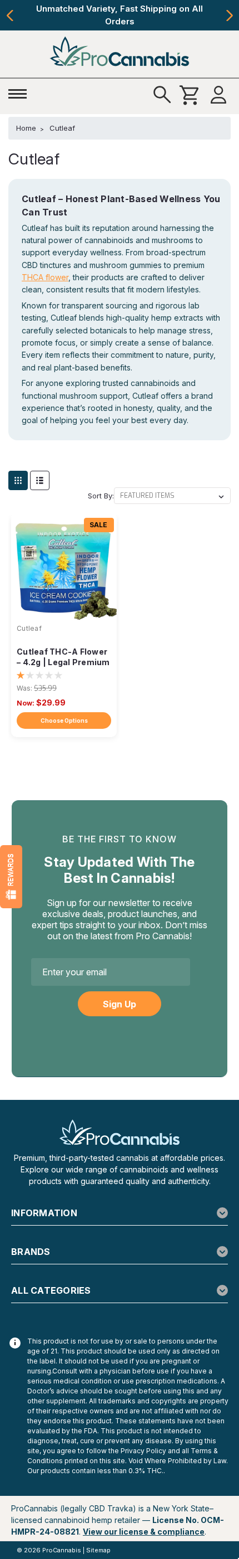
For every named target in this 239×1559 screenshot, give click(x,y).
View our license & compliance (144, 1531)
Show (11, 876)
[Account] (218, 95)
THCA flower (45, 277)
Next (229, 15)
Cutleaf (29, 628)
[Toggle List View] (39, 480)
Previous (9, 15)
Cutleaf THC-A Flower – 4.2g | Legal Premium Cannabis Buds (63, 657)
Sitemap (98, 1550)
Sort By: (101, 495)
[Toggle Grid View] (18, 480)
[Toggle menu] (20, 92)
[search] (162, 95)
